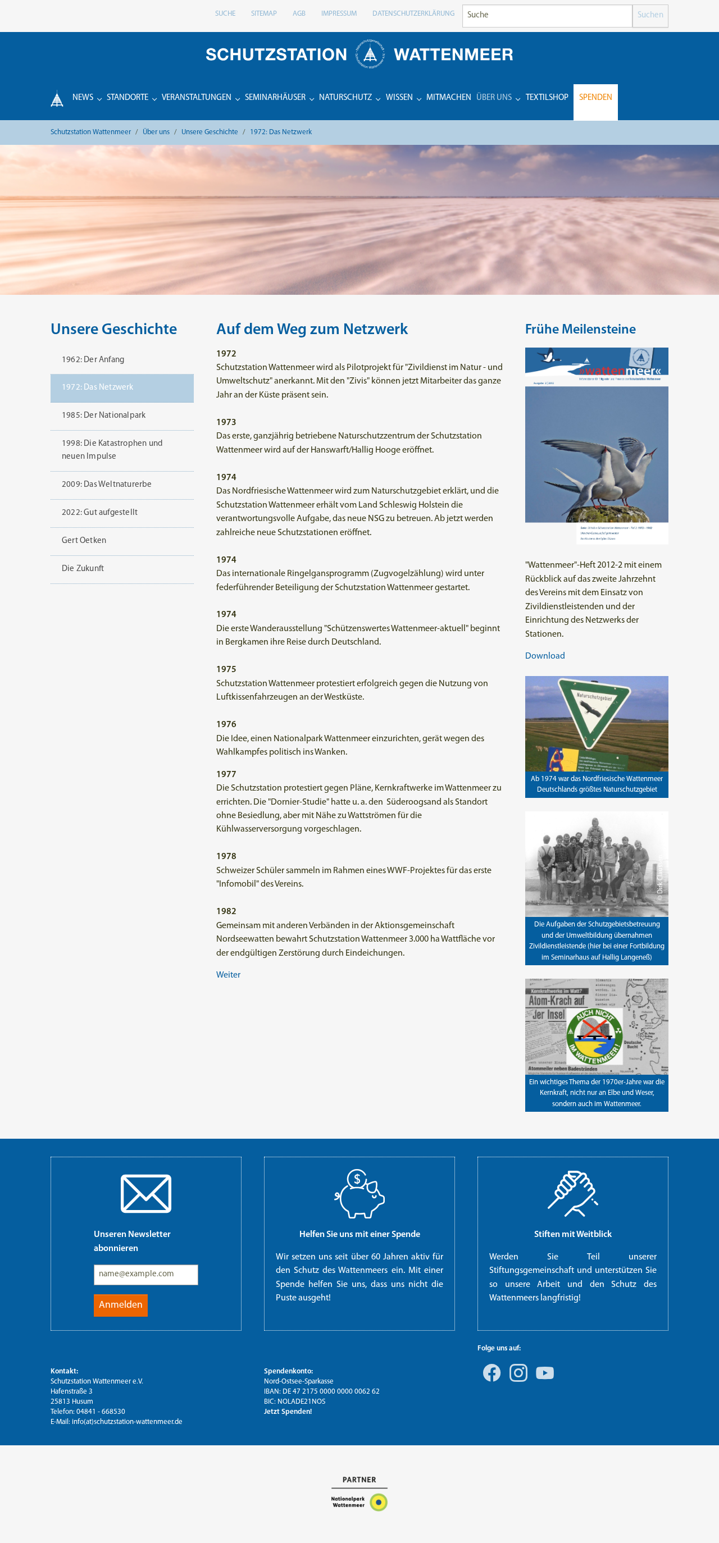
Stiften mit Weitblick (573, 1234)
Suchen (650, 15)
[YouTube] (542, 1380)
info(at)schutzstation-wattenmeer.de (127, 1422)
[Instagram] (516, 1380)
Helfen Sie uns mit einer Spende (359, 1234)
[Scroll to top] (694, 1518)
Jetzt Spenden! (288, 1412)
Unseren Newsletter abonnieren (132, 1241)
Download (545, 656)
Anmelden (121, 1305)
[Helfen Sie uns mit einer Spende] (359, 1193)
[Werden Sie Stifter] (573, 1193)
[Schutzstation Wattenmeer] (359, 54)
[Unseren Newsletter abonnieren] (146, 1193)
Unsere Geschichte (114, 330)
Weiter (228, 975)
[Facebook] (489, 1380)
